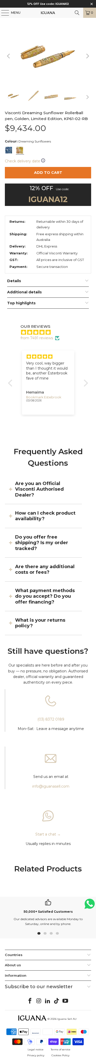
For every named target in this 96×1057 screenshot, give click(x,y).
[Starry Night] (9, 150)
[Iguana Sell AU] (48, 13)
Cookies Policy (60, 1055)
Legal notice (36, 1049)
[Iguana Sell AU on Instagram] (39, 1001)
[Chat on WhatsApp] (89, 906)
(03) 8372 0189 (50, 719)
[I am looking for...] (77, 13)
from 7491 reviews (36, 338)
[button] (11, 383)
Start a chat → (48, 834)
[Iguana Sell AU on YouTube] (65, 1001)
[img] (50, 332)
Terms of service (60, 1049)
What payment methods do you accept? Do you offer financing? (45, 596)
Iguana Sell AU (67, 1019)
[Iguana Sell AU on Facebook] (30, 1001)
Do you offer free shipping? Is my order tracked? (41, 542)
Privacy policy (35, 1055)
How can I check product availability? (45, 515)
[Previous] (9, 56)
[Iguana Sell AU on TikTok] (56, 1001)
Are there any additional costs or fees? (44, 569)
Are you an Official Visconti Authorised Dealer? (39, 489)
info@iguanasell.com (50, 786)
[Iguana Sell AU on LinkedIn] (48, 1001)
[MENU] (2, 13)
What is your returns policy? (40, 623)
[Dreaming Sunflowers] (20, 150)
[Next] (87, 56)
